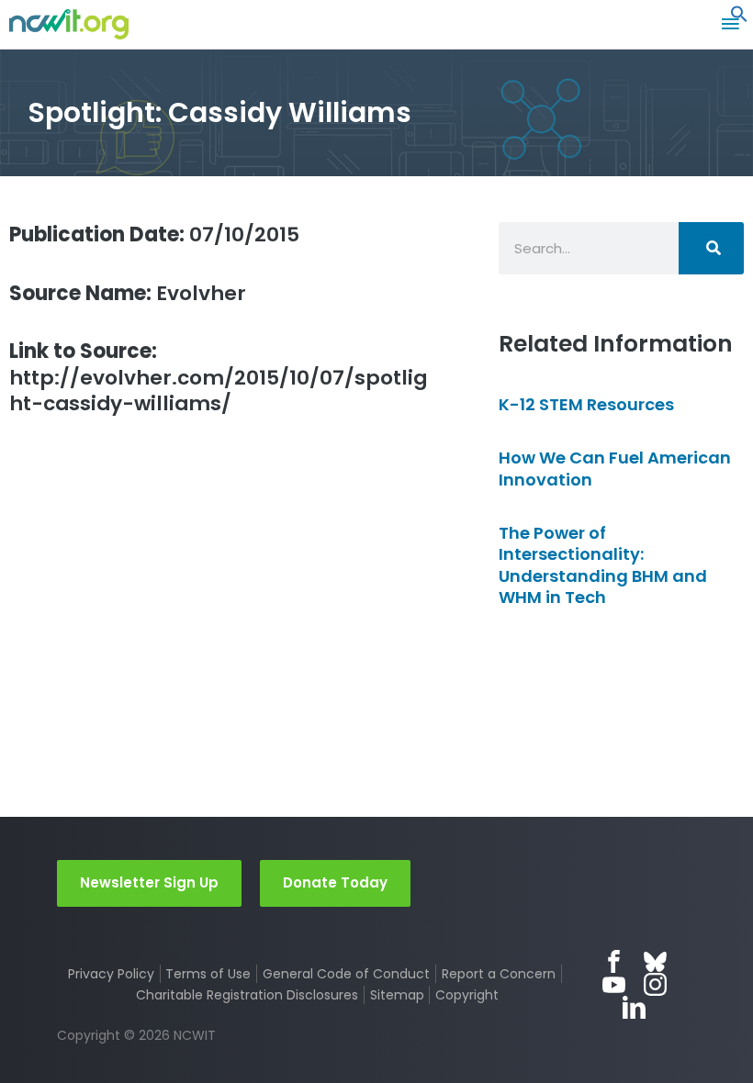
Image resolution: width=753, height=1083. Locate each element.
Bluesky (655, 961)
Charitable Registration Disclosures (247, 995)
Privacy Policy (111, 974)
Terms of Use (208, 974)
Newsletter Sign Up (149, 882)
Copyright (467, 995)
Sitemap (397, 995)
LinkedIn (634, 1007)
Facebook (613, 961)
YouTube (613, 984)
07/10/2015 (154, 234)
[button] (739, 18)
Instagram (655, 984)
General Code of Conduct (346, 974)
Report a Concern (499, 974)
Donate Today (335, 882)
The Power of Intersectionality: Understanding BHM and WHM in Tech (603, 564)
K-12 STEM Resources (586, 404)
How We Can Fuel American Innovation (615, 468)
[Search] (711, 248)
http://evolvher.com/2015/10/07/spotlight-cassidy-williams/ (218, 378)
